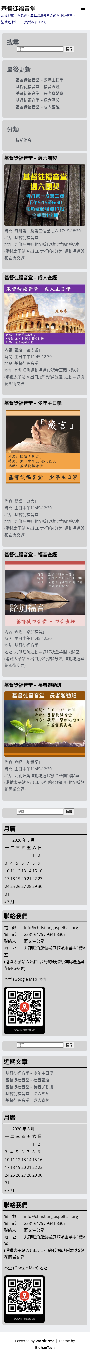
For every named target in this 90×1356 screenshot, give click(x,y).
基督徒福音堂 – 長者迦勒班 (40, 93)
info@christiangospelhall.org (51, 927)
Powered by (34, 1340)
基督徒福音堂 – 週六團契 (38, 100)
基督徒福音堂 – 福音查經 (38, 86)
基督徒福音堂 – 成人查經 (38, 107)
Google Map (25, 979)
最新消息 (24, 140)
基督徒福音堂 (18, 8)
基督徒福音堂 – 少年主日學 (40, 80)
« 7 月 (9, 901)
